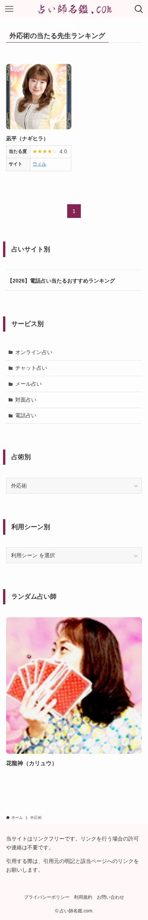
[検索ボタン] (139, 9)
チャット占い (31, 368)
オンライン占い (33, 352)
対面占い (25, 400)
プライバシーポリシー (46, 897)
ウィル (39, 164)
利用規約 (83, 897)
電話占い (25, 415)
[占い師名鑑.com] (74, 9)
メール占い (28, 384)
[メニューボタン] (9, 9)
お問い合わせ (110, 897)
